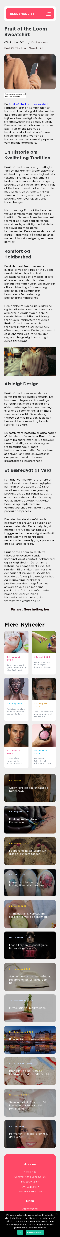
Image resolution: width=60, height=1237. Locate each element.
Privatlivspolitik (35, 1232)
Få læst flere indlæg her (30, 609)
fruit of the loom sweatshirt (23, 48)
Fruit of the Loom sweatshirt (28, 104)
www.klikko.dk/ (33, 1191)
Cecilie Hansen (40, 42)
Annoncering (30, 1208)
